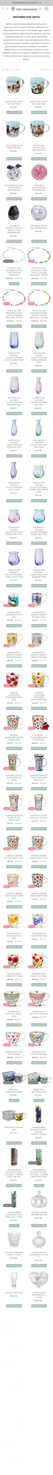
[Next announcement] (48, 3)
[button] (3, 9)
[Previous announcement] (5, 3)
